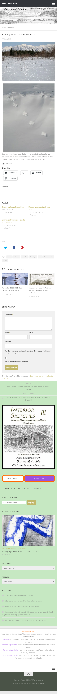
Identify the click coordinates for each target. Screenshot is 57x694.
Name (7, 333)
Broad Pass (25, 257)
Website (8, 341)
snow (40, 257)
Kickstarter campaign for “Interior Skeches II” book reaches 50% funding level (39, 290)
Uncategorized (8, 27)
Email (31, 333)
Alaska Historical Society (9, 634)
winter (5, 260)
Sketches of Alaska (10, 3)
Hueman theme (39, 683)
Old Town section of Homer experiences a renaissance (22, 606)
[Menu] (53, 3)
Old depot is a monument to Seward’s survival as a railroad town (25, 620)
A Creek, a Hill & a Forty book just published (19, 595)
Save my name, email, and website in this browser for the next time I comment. (28, 352)
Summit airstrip (48, 257)
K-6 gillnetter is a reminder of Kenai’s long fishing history (23, 601)
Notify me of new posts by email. (16, 361)
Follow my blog (39, 478)
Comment (9, 315)
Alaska (9, 257)
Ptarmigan (33, 257)
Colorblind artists (8, 549)
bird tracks (16, 257)
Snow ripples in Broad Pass (13, 207)
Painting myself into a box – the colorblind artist (20, 551)
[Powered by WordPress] (21, 683)
